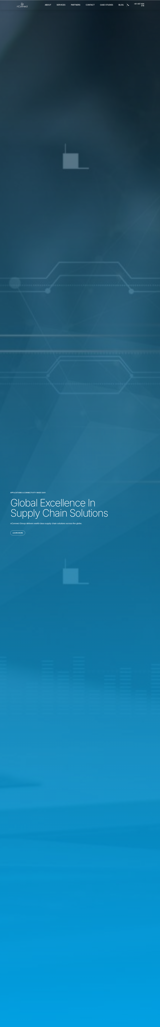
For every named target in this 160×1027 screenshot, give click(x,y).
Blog (121, 5)
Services (61, 5)
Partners (75, 5)
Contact (90, 5)
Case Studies (106, 5)
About (48, 5)
